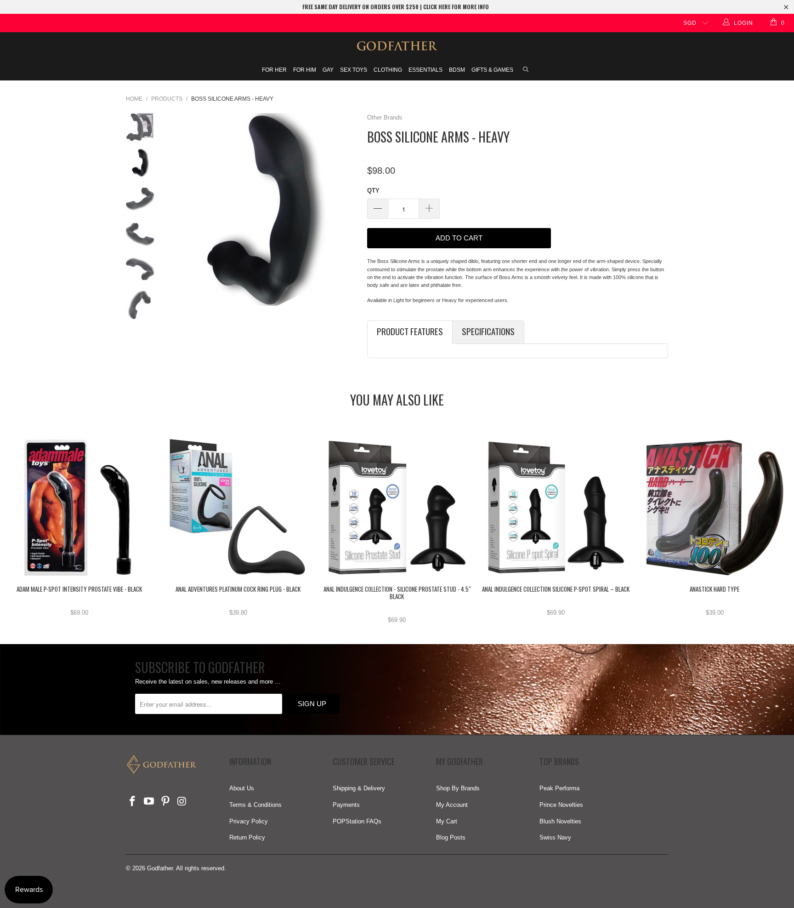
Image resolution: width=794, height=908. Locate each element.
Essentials (425, 70)
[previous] (175, 209)
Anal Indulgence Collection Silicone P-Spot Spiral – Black (556, 508)
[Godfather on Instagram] (182, 802)
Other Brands (385, 117)
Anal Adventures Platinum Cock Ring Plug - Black (238, 508)
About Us (241, 788)
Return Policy (247, 837)
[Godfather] (397, 46)
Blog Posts (450, 837)
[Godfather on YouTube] (149, 802)
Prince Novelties (561, 804)
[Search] (525, 70)
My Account (452, 804)
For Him (304, 70)
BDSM (457, 70)
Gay (328, 70)
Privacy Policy (248, 821)
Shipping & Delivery (359, 788)
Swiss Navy (555, 837)
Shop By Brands (458, 788)
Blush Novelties (560, 821)
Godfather (160, 868)
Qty (373, 190)
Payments (346, 804)
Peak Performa (559, 788)
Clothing (388, 70)
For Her (274, 70)
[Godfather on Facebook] (133, 802)
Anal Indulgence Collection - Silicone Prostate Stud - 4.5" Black (397, 508)
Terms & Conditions (255, 804)
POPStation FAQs (357, 821)
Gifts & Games (492, 70)
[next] (347, 209)
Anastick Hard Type (714, 508)
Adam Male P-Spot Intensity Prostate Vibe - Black (79, 508)
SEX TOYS (353, 70)
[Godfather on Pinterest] (165, 802)
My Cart (446, 821)
